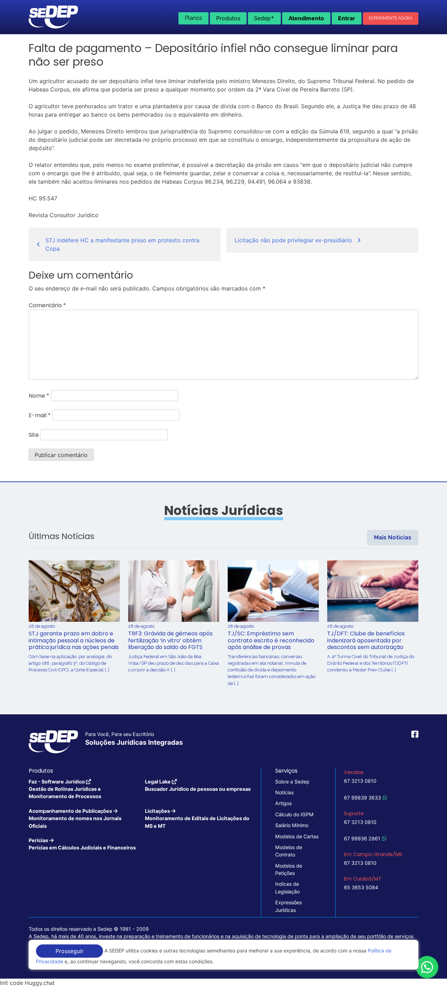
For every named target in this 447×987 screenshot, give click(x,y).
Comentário (47, 305)
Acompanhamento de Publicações (75, 818)
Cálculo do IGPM (294, 814)
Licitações (197, 818)
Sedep (264, 17)
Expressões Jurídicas (288, 906)
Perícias (82, 843)
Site (34, 435)
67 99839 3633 (362, 798)
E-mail (40, 415)
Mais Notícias (392, 537)
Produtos (228, 18)
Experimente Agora (390, 18)
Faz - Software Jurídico (65, 789)
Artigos (283, 803)
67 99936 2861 (362, 838)
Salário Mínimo (291, 825)
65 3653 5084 (361, 887)
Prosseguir (69, 951)
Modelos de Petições (288, 869)
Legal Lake (198, 785)
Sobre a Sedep (292, 782)
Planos (193, 18)
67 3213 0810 (360, 781)
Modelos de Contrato (288, 850)
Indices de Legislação (287, 887)
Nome (39, 396)
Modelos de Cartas (296, 836)
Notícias (284, 792)
